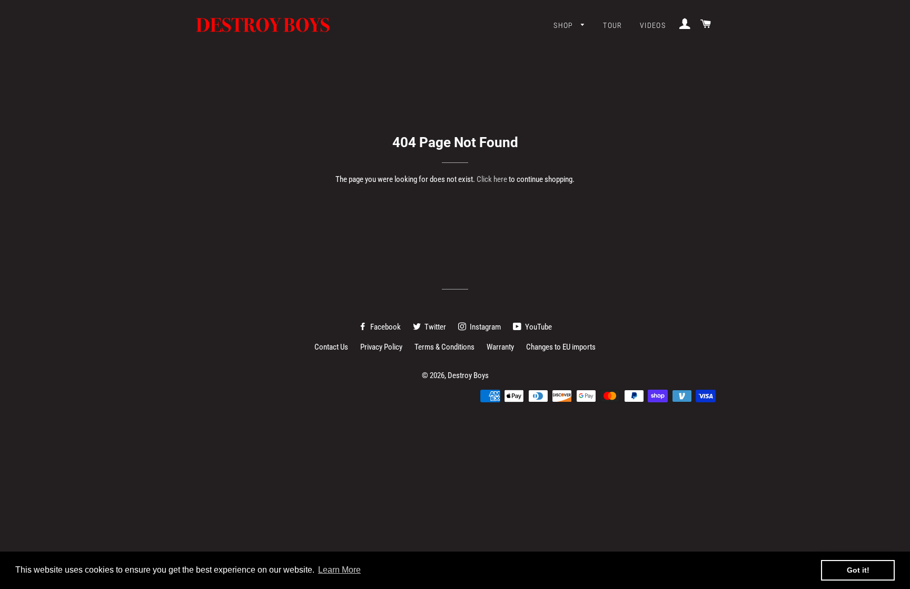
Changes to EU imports (561, 347)
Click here (492, 179)
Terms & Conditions (444, 347)
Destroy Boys (468, 375)
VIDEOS (653, 25)
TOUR (612, 25)
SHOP (564, 25)
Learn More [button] (339, 569)
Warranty (500, 347)
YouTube (537, 327)
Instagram (484, 327)
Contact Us (331, 347)
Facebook (385, 327)
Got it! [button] (858, 570)
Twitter (434, 327)
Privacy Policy (381, 347)
